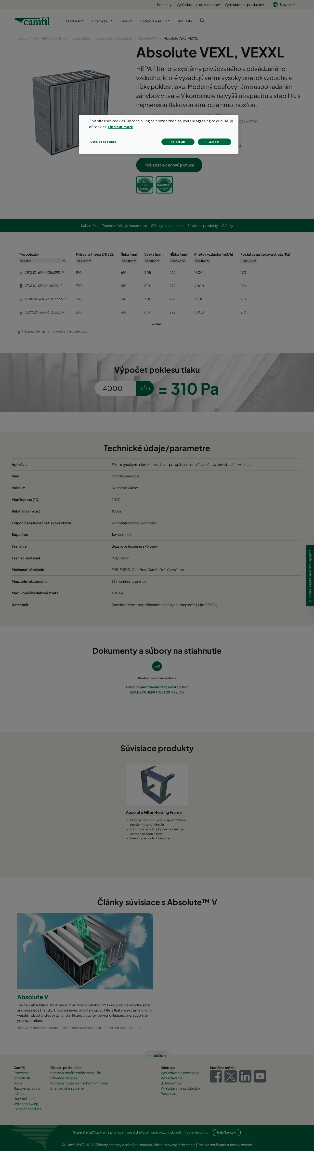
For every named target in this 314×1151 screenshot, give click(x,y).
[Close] (231, 121)
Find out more (120, 126)
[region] (158, 134)
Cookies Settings (103, 141)
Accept (214, 142)
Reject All (178, 142)
